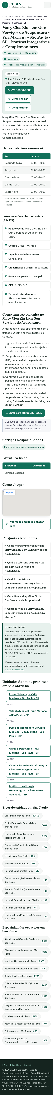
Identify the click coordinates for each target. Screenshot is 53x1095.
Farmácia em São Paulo (20, 856)
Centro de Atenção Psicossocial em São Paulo (26, 880)
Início (4, 16)
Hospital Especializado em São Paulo (26, 900)
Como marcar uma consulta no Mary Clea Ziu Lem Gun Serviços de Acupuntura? (26, 549)
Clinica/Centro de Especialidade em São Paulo (26, 825)
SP (10, 16)
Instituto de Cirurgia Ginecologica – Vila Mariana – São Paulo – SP (27, 790)
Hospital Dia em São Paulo (20, 907)
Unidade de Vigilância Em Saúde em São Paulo (26, 917)
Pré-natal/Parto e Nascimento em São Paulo (26, 996)
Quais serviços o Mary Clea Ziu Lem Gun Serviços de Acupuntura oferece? (25, 613)
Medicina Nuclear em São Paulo (24, 961)
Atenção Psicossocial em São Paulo (26, 1023)
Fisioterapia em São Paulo (21, 1031)
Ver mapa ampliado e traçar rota (27, 523)
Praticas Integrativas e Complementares (26, 65)
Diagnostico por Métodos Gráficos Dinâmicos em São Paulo (26, 1007)
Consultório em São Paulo (22, 815)
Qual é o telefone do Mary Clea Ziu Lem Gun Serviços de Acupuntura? (24, 566)
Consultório (13, 59)
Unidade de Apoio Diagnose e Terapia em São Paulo (26, 836)
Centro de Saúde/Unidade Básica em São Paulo (26, 847)
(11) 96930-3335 (21, 90)
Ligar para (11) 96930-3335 (25, 412)
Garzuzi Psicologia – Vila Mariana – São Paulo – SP (24, 750)
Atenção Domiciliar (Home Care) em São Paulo (26, 891)
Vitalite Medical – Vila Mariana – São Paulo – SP (28, 713)
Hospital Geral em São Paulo (22, 871)
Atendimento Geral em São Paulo (25, 968)
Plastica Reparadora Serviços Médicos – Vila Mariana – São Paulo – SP (27, 731)
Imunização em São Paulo (21, 1016)
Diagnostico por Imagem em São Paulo (26, 952)
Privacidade (15, 1065)
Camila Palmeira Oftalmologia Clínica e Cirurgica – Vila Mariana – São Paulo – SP (28, 769)
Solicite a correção (14, 669)
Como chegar (19, 98)
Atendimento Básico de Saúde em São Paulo (26, 941)
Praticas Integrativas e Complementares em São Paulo (26, 1040)
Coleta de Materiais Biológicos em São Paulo (26, 985)
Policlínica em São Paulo (20, 863)
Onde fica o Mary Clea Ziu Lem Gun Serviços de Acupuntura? (24, 598)
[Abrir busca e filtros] (47, 5)
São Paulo (18, 16)
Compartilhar (19, 107)
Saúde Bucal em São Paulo (22, 976)
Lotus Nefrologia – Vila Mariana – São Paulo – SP (24, 696)
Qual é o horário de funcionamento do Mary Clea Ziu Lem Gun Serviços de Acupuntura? (25, 583)
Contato (28, 1065)
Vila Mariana (30, 16)
